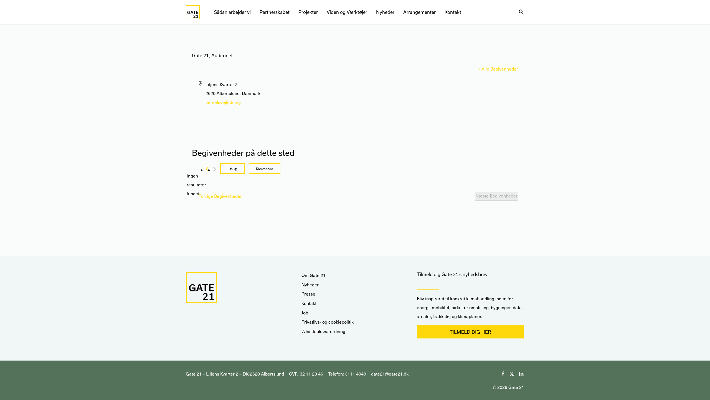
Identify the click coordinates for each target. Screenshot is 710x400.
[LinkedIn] (521, 373)
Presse (308, 294)
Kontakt (453, 12)
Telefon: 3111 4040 (347, 374)
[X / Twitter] (511, 373)
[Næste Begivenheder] (214, 169)
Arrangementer (419, 12)
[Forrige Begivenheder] (207, 169)
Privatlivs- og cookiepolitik (327, 322)
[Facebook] (502, 373)
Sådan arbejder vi (232, 12)
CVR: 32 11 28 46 (306, 374)
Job (304, 313)
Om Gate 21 (313, 275)
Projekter (308, 12)
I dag (232, 168)
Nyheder (385, 12)
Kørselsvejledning (223, 102)
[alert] (196, 184)
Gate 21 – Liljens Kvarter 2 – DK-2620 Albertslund (235, 374)
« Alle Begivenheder (498, 69)
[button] (521, 12)
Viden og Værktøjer (347, 12)
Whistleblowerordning (323, 331)
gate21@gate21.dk (390, 374)
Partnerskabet (275, 12)
